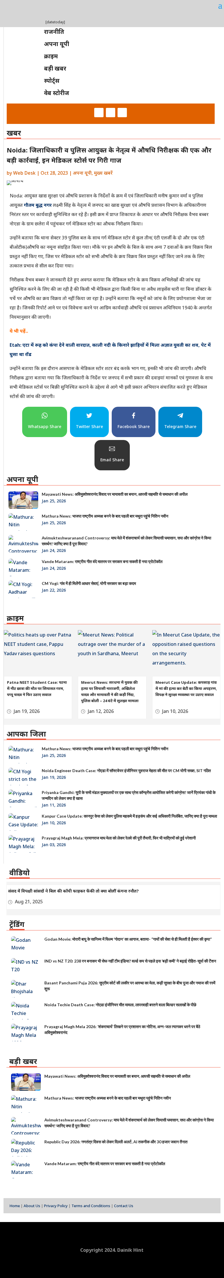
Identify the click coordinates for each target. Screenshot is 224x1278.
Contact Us (123, 1205)
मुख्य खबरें (103, 173)
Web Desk (24, 173)
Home (14, 1205)
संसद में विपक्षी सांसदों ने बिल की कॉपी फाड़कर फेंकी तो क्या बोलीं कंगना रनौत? (73, 891)
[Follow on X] (110, 112)
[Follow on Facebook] (99, 112)
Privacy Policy (56, 1205)
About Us (32, 1205)
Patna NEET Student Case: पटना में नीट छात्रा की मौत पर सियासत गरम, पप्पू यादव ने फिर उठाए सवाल (37, 688)
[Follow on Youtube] (122, 112)
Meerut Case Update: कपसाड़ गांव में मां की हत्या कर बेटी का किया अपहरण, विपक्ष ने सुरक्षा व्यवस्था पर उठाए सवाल (186, 688)
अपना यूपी (82, 173)
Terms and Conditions (90, 1205)
